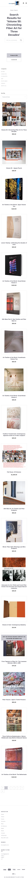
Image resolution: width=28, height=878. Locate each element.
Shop (2, 823)
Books (3, 71)
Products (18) (14, 55)
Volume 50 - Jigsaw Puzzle (14, 168)
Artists (2, 816)
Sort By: (3, 93)
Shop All (3, 85)
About (2, 830)
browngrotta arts (5, 845)
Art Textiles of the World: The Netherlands (14, 774)
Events (2, 819)
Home (2, 814)
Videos (3, 83)
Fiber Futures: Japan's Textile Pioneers (14, 699)
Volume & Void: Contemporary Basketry (14, 625)
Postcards (4, 81)
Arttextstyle (3, 835)
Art (2, 78)
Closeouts (4, 76)
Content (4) (14, 59)
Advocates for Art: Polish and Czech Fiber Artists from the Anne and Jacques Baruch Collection (14, 586)
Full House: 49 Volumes (14, 472)
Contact (3, 833)
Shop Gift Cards (4, 837)
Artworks (3, 821)
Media (2, 828)
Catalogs (4, 74)
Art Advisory (4, 826)
